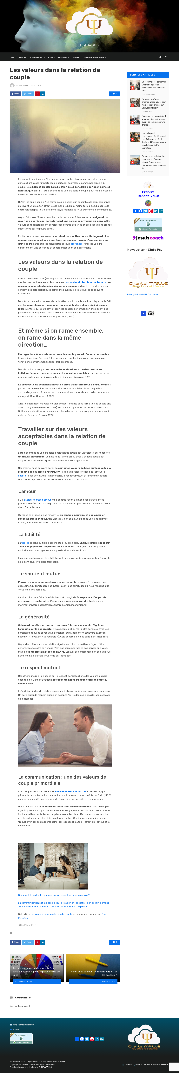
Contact (76, 57)
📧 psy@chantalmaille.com (22, 1025)
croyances (77, 243)
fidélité (22, 475)
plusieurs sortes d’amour (37, 499)
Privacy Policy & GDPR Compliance (142, 294)
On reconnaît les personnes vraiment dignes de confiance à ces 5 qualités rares (154, 86)
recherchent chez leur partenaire (85, 282)
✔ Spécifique (36, 57)
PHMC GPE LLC (59, 1062)
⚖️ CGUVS (127, 1064)
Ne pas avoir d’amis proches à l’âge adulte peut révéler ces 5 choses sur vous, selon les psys (154, 103)
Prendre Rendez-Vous (95, 57)
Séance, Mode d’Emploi (156, 1064)
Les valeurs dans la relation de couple (51, 914)
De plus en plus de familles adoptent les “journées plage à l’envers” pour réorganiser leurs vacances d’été (154, 162)
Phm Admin (23, 85)
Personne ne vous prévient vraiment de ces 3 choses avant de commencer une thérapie (154, 120)
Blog (50, 57)
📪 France (14, 1029)
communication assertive (70, 791)
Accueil (23, 57)
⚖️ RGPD (138, 1064)
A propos (62, 57)
